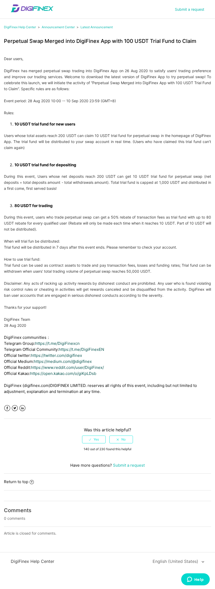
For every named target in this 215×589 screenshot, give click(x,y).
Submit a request (189, 9)
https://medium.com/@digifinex (63, 361)
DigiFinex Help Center (20, 27)
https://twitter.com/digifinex (56, 355)
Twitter (15, 408)
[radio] (94, 439)
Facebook (7, 408)
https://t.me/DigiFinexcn (57, 343)
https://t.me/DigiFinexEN (81, 349)
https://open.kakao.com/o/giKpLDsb (63, 373)
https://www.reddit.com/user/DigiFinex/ (67, 367)
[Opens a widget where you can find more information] (195, 579)
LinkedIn (22, 408)
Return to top (16, 481)
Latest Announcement (96, 27)
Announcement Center (58, 27)
